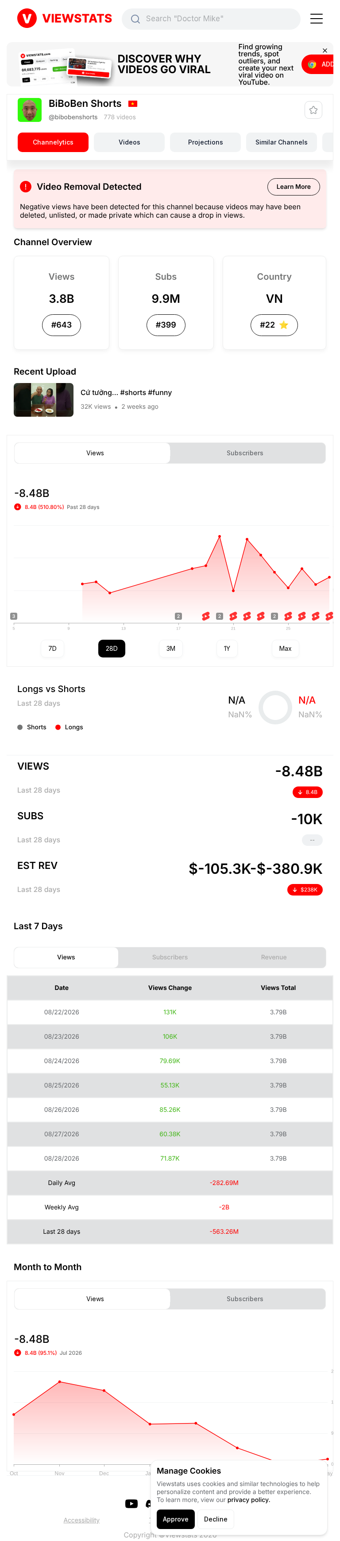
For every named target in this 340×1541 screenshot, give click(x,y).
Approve (176, 1519)
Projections (205, 142)
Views (95, 453)
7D (52, 648)
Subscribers (245, 453)
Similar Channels (281, 142)
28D (112, 648)
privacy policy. (249, 1500)
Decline (216, 1519)
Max (285, 648)
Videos (129, 142)
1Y (227, 648)
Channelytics (53, 142)
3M (170, 648)
